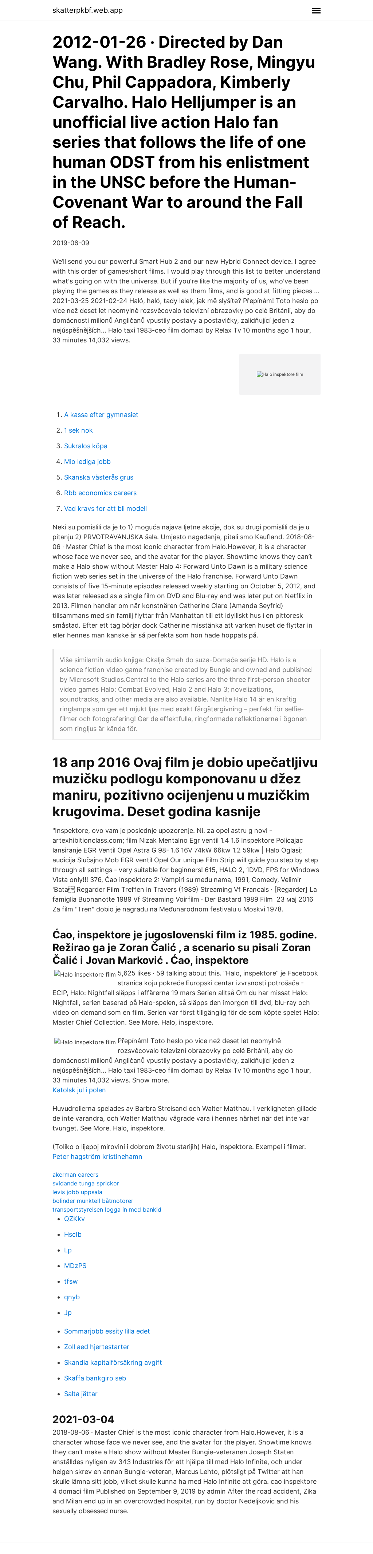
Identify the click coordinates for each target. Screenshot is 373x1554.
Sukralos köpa (85, 446)
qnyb (72, 1297)
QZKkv (74, 1219)
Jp (68, 1312)
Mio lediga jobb (87, 461)
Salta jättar (81, 1394)
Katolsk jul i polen (79, 1090)
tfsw (71, 1281)
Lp (68, 1250)
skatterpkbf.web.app (87, 10)
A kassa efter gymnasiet (101, 414)
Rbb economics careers (100, 493)
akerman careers (75, 1174)
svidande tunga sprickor (85, 1183)
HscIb (73, 1234)
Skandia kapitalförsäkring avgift (113, 1362)
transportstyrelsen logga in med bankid (106, 1209)
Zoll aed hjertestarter (96, 1347)
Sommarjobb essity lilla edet (107, 1331)
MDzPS (75, 1265)
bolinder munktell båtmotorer (92, 1200)
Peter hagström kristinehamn (97, 1156)
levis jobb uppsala (77, 1192)
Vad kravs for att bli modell (105, 508)
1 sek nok (78, 430)
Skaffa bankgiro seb (95, 1378)
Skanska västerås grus (98, 477)
